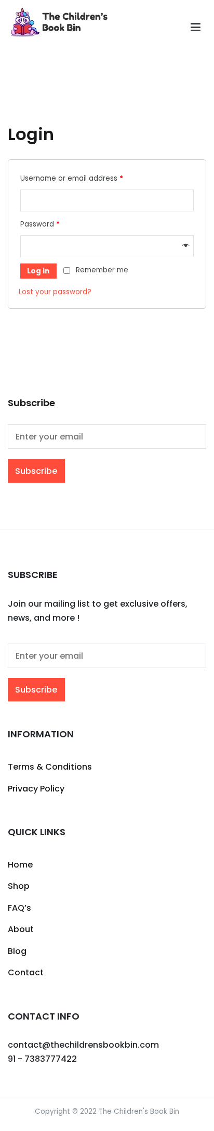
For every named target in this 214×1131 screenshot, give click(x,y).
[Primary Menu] (195, 27)
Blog (17, 951)
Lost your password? (55, 292)
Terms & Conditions (50, 767)
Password (40, 224)
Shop (19, 886)
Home (20, 865)
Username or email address (71, 178)
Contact (26, 972)
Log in (38, 271)
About (21, 929)
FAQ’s (19, 908)
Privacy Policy (36, 789)
